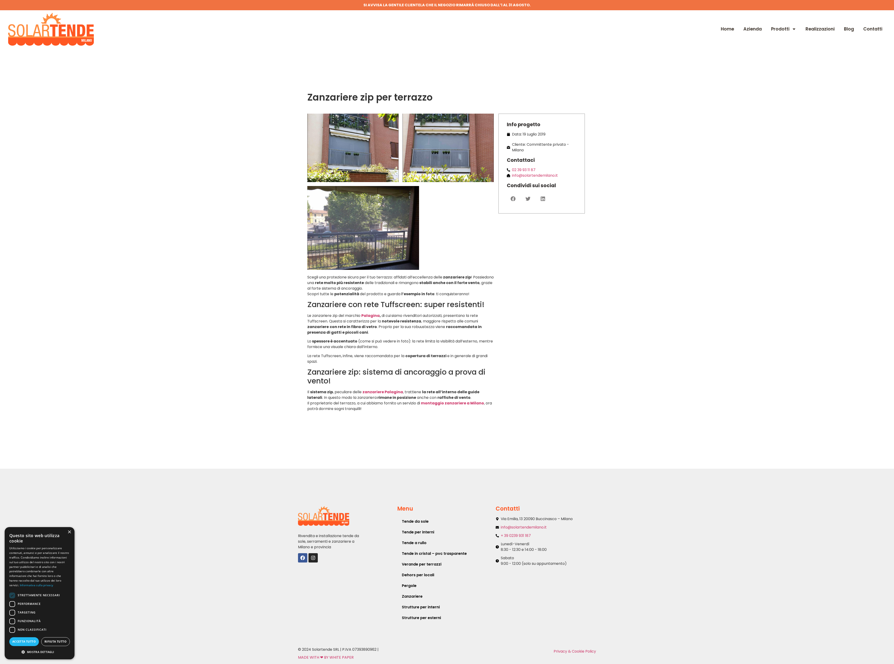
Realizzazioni (820, 29)
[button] (513, 199)
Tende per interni (418, 532)
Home (727, 29)
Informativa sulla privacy (36, 585)
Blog (849, 29)
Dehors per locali (418, 575)
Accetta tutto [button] (24, 642)
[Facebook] (302, 557)
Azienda (752, 29)
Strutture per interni (421, 607)
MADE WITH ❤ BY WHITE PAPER (326, 657)
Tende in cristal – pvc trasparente (434, 553)
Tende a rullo (414, 542)
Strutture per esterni (421, 617)
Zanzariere (412, 596)
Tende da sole (415, 521)
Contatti (872, 29)
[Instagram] (313, 557)
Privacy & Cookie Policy (575, 651)
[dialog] (39, 593)
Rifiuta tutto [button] (55, 642)
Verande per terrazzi (421, 564)
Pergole (409, 585)
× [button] (69, 532)
